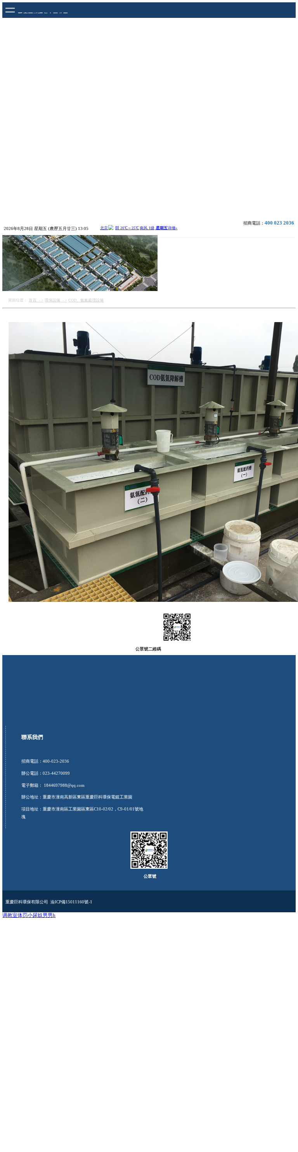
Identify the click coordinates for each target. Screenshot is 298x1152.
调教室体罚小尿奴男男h (28, 915)
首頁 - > (36, 300)
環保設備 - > (56, 300)
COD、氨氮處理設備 (86, 300)
